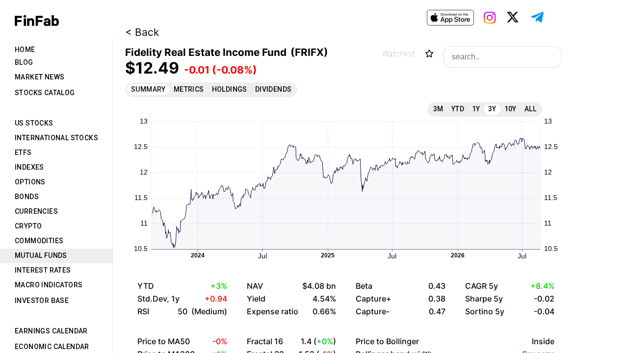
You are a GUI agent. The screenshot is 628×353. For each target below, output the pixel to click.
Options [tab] (30, 182)
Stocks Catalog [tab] (45, 93)
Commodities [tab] (39, 241)
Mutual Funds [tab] (41, 255)
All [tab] (530, 109)
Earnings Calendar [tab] (51, 331)
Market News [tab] (39, 77)
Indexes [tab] (29, 167)
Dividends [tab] (273, 89)
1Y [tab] (476, 109)
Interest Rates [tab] (43, 270)
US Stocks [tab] (34, 123)
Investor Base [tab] (42, 300)
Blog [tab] (24, 62)
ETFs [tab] (23, 152)
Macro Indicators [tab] (48, 285)
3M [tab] (438, 109)
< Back (142, 32)
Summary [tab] (148, 89)
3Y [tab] (492, 109)
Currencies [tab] (36, 211)
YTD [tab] (457, 109)
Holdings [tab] (229, 89)
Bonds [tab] (27, 197)
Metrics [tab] (189, 89)
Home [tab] (25, 49)
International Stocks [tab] (56, 138)
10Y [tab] (510, 109)
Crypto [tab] (28, 226)
